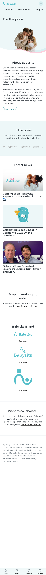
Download (23, 341)
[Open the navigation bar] (41, 3)
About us (9, 9)
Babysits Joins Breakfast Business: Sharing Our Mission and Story (22, 269)
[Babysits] (9, 3)
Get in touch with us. (27, 306)
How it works (24, 9)
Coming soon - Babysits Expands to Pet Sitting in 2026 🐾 (22, 196)
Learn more (10, 109)
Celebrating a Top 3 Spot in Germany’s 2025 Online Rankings (20, 232)
